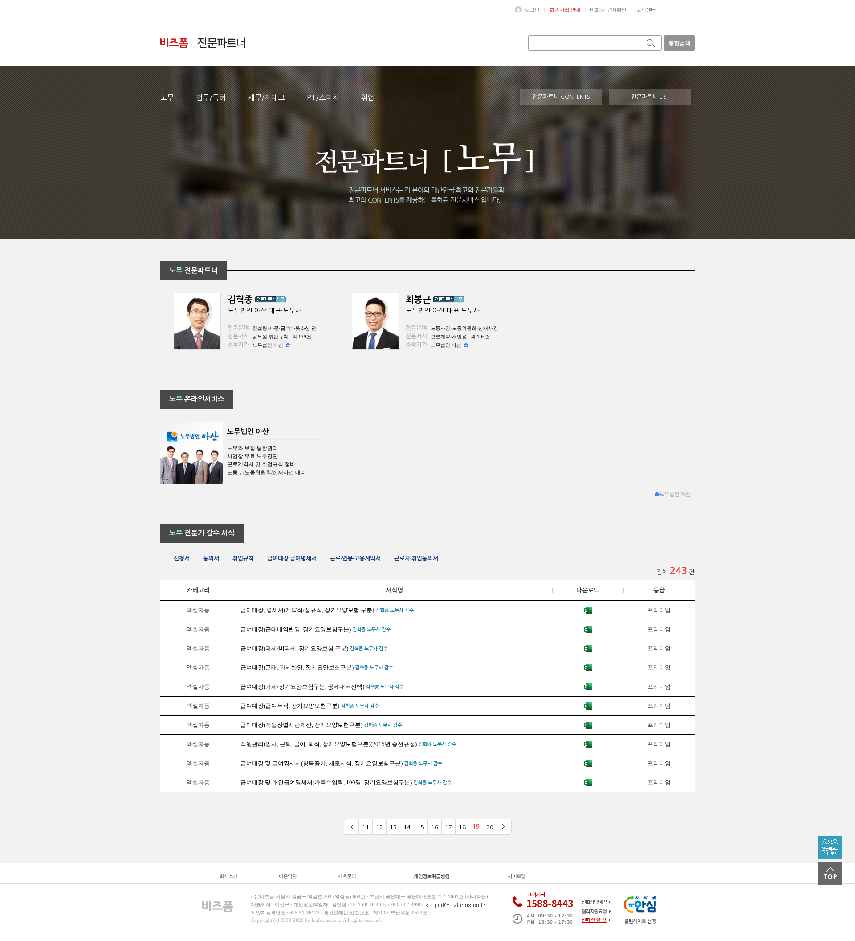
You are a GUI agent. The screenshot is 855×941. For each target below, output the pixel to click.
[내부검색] (651, 43)
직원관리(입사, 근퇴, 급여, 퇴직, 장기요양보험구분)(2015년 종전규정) (328, 744)
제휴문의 (347, 876)
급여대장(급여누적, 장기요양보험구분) (289, 705)
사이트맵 (516, 876)
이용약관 (288, 876)
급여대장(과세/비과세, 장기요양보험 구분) (294, 648)
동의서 (211, 558)
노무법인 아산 (267, 345)
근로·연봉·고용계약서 (355, 558)
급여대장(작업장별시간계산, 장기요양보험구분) (301, 725)
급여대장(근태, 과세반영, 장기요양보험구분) (297, 667)
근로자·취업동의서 (416, 558)
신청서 (182, 558)
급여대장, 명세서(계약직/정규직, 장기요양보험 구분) (307, 610)
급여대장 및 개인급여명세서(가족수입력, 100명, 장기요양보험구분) (326, 782)
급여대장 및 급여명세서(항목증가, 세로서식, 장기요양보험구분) (321, 763)
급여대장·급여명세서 (292, 558)
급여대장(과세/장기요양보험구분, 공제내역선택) (302, 686)
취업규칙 (243, 558)
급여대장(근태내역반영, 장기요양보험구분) (295, 629)
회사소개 (228, 876)
